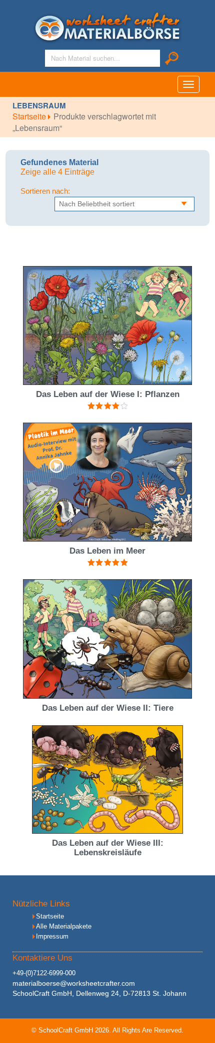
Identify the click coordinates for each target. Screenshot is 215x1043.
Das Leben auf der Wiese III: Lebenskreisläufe (108, 847)
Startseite (30, 116)
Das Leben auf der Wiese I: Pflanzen (108, 394)
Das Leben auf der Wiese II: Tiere (108, 708)
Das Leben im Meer (108, 551)
